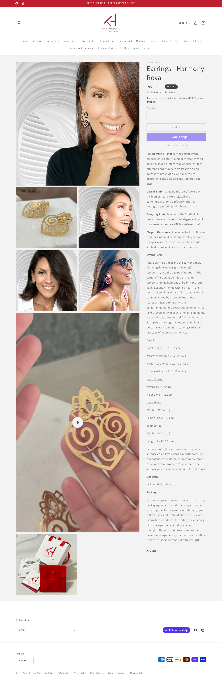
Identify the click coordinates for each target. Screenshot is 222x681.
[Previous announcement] (74, 3)
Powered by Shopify (46, 673)
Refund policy (64, 673)
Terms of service (97, 673)
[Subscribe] (74, 630)
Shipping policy (137, 673)
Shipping (151, 92)
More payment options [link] (176, 145)
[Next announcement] (148, 3)
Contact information (117, 673)
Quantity (151, 108)
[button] (19, 23)
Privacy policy (80, 673)
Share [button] (153, 550)
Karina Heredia (29, 673)
